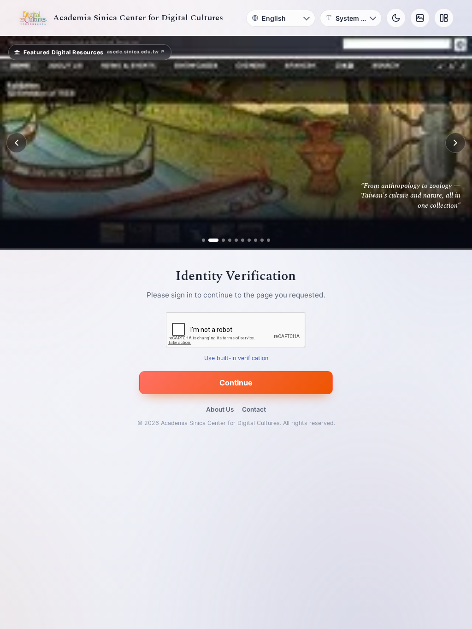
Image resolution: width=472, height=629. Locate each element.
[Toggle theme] (396, 18)
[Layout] (444, 18)
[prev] (16, 143)
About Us (220, 409)
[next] (455, 143)
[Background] (420, 18)
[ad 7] (249, 240)
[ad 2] (210, 240)
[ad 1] (203, 240)
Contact (254, 409)
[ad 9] (262, 240)
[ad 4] (229, 240)
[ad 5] (236, 240)
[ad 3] (219, 240)
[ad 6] (242, 240)
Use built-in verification (236, 358)
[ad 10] (268, 240)
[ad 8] (255, 240)
